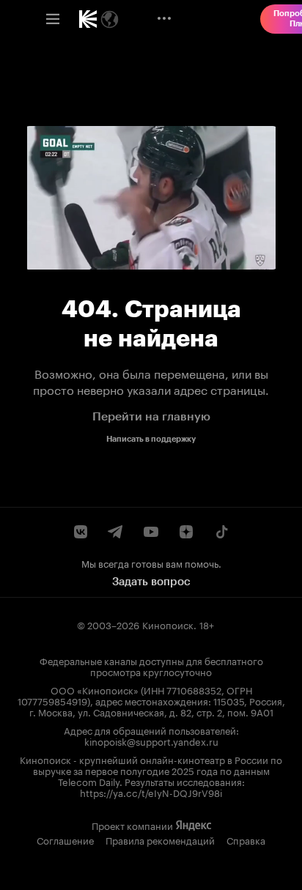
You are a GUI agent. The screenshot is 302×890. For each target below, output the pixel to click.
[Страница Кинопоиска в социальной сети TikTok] (221, 532)
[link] (88, 19)
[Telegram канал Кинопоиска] (116, 532)
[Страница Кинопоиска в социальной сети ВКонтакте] (80, 532)
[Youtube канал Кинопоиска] (151, 532)
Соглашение (65, 839)
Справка (245, 839)
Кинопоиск (168, 624)
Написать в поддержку (151, 439)
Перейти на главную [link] (151, 416)
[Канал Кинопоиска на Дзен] (186, 532)
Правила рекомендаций (160, 839)
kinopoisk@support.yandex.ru (151, 740)
